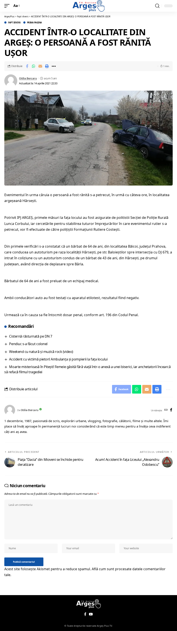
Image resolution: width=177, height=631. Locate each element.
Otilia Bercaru (28, 78)
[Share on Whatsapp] (34, 66)
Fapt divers (14, 22)
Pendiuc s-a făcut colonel (28, 343)
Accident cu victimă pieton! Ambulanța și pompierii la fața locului (58, 359)
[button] (8, 6)
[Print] (47, 66)
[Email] (40, 66)
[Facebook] (171, 410)
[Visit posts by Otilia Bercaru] (10, 80)
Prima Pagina (34, 22)
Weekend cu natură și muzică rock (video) (41, 351)
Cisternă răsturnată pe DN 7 (30, 336)
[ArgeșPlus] (88, 6)
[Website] (166, 410)
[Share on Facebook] (27, 66)
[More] (54, 66)
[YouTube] (91, 614)
